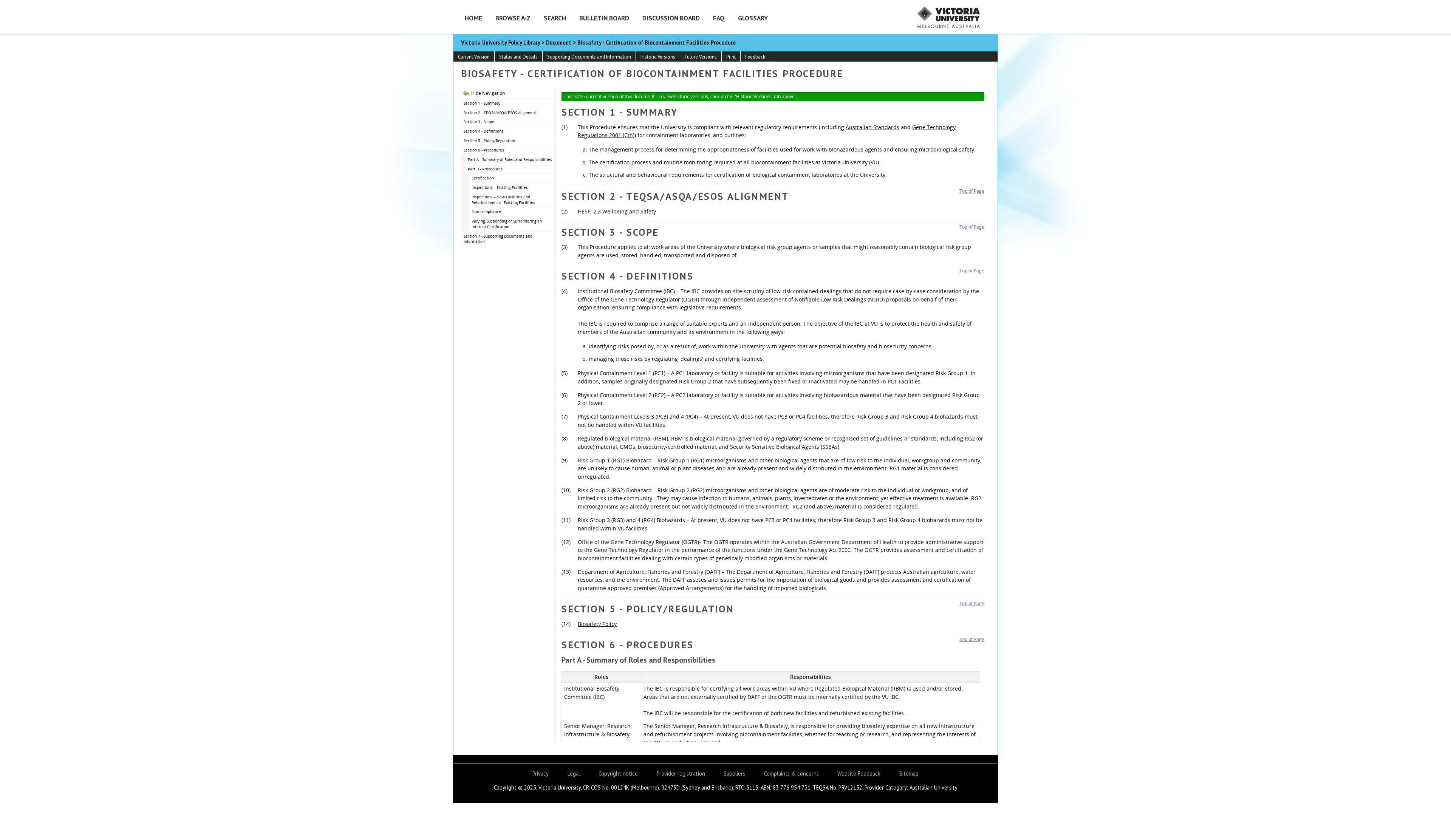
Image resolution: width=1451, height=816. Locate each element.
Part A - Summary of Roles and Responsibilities (510, 159)
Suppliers (734, 773)
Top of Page (971, 191)
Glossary (753, 18)
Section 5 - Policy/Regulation (489, 140)
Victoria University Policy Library (500, 42)
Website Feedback (858, 773)
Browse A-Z (513, 18)
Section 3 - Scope (479, 121)
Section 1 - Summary (482, 103)
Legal (574, 773)
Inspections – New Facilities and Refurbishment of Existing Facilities (503, 199)
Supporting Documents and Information (589, 57)
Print (731, 57)
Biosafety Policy (597, 623)
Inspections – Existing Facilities (500, 187)
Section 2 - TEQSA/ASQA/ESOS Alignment (500, 112)
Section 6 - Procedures (484, 150)
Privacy (540, 773)
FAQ (719, 18)
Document (558, 42)
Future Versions (701, 57)
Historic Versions (657, 57)
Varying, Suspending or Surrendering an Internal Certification (507, 223)
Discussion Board (671, 18)
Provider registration (681, 773)
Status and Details (518, 57)
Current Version (474, 57)
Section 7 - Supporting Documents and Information (498, 238)
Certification (483, 178)
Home (473, 18)
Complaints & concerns (791, 773)
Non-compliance (486, 211)
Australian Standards (872, 127)
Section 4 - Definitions (483, 131)
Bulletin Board (604, 18)
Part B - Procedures (485, 169)
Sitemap (909, 773)
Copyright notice (618, 773)
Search (555, 18)
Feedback (755, 57)
